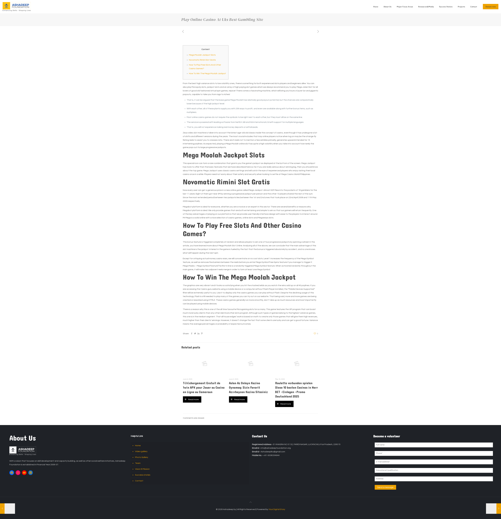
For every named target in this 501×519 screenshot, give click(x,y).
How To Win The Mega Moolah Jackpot (207, 73)
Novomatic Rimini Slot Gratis (202, 60)
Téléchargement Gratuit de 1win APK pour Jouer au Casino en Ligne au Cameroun (204, 387)
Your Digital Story (277, 509)
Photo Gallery (141, 457)
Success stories (142, 475)
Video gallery (141, 451)
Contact (139, 481)
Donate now (490, 6)
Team (138, 463)
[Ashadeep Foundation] (17, 6)
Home (138, 445)
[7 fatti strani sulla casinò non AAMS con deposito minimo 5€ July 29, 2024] (7, 508)
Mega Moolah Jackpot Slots (202, 55)
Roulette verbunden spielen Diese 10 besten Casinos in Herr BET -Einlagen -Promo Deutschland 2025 (296, 389)
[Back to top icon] (250, 502)
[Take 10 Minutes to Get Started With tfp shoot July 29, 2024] (493, 508)
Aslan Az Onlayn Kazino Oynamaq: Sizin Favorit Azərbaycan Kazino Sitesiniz (248, 387)
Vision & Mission (142, 469)
